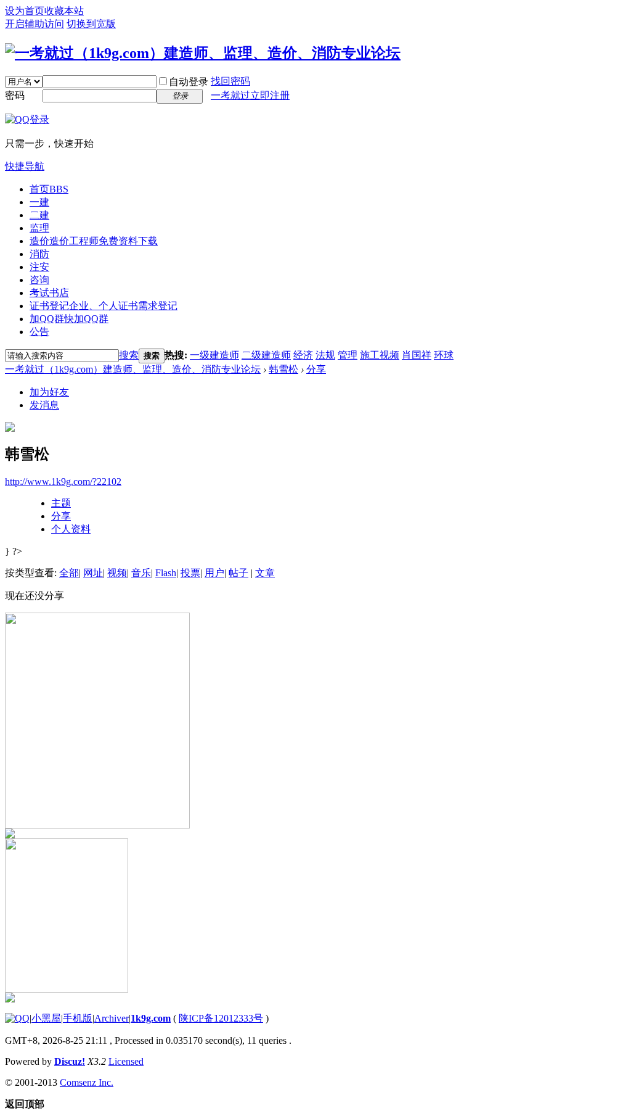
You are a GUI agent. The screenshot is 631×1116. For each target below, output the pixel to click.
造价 (94, 241)
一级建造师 (214, 355)
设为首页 (24, 11)
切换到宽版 (91, 24)
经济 (303, 355)
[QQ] (17, 1018)
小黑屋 (46, 1018)
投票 (190, 573)
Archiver (111, 1018)
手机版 (77, 1018)
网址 (93, 573)
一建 (39, 202)
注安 (39, 267)
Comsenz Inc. (86, 1082)
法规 (325, 355)
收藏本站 (64, 11)
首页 (49, 189)
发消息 (44, 405)
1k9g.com (151, 1018)
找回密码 (230, 81)
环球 (444, 355)
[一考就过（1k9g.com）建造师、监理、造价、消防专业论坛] (203, 53)
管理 (347, 355)
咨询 (39, 280)
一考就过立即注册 (250, 95)
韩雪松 (283, 369)
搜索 (129, 355)
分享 (316, 369)
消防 (39, 254)
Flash (165, 573)
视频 (117, 573)
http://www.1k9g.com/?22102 (63, 481)
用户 (214, 573)
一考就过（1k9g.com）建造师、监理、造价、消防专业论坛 (133, 369)
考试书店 (49, 292)
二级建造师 (266, 355)
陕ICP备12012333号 (221, 1018)
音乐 (141, 573)
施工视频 (379, 355)
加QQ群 (69, 318)
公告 (39, 331)
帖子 (238, 573)
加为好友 (49, 392)
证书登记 (103, 305)
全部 (69, 573)
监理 (39, 228)
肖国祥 (416, 355)
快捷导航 (24, 166)
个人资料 (71, 529)
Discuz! (69, 1061)
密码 (15, 95)
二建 (39, 215)
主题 (61, 503)
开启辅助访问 (34, 24)
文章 (265, 573)
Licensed (126, 1061)
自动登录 (188, 81)
